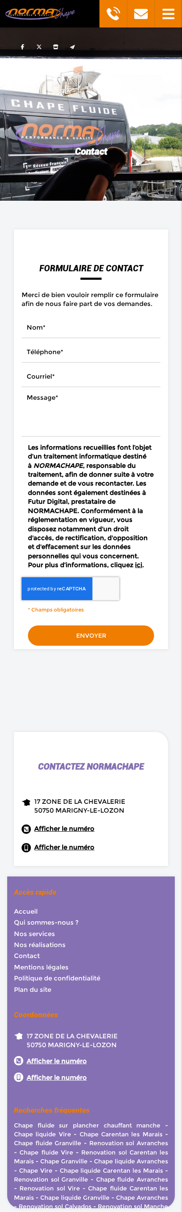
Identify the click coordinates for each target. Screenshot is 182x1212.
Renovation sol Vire (49, 1188)
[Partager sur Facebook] (22, 46)
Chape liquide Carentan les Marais (111, 1170)
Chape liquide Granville (75, 1197)
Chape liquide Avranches (131, 1161)
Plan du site (32, 989)
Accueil (26, 911)
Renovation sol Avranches (128, 1143)
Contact (27, 956)
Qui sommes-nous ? (46, 922)
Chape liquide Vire (42, 1134)
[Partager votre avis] (55, 46)
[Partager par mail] (72, 46)
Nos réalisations (40, 945)
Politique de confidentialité (57, 978)
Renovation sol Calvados (55, 1206)
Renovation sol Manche (133, 1206)
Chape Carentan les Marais (121, 1134)
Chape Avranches (142, 1197)
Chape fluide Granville (47, 1143)
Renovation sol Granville (51, 1179)
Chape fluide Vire (46, 1152)
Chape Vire (35, 1170)
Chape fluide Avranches (132, 1179)
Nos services (34, 934)
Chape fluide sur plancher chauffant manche (87, 1125)
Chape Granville (64, 1161)
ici (138, 565)
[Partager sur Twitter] (39, 46)
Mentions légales (41, 967)
